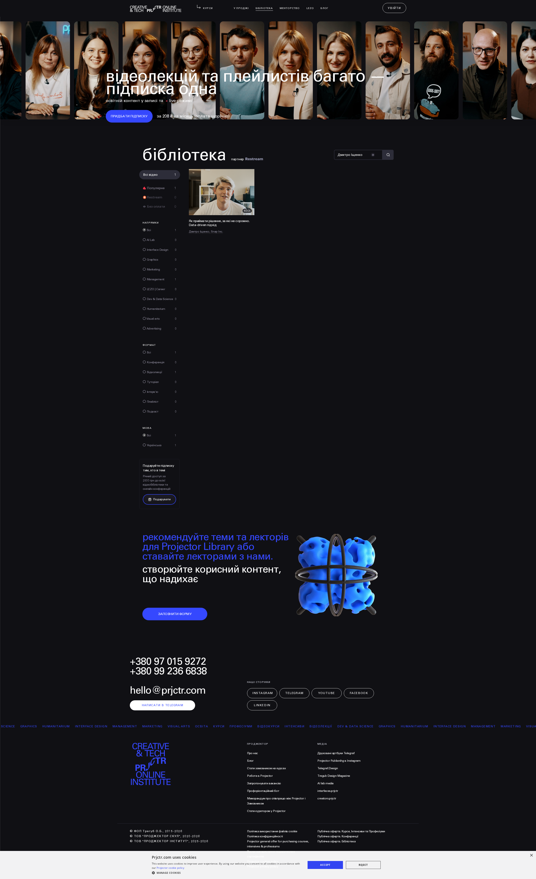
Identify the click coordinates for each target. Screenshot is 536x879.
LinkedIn (262, 705)
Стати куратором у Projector (266, 811)
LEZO (312, 5)
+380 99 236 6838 (168, 671)
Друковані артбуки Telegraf (335, 753)
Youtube (326, 693)
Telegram (294, 693)
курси (176, 726)
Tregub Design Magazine (333, 776)
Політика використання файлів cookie (272, 831)
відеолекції (278, 726)
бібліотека (266, 5)
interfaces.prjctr (327, 791)
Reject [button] (363, 865)
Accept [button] (325, 865)
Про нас (252, 753)
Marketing (109, 726)
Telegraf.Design (327, 768)
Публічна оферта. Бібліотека (336, 841)
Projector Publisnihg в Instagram (339, 761)
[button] (227, 873)
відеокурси (226, 726)
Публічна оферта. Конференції (337, 836)
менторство (291, 5)
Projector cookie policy (170, 868)
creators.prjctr (326, 798)
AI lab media (325, 783)
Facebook (359, 693)
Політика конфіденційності (265, 836)
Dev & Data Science (313, 726)
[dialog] (268, 865)
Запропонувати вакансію (264, 783)
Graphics (344, 726)
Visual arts (136, 726)
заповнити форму (175, 614)
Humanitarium (371, 726)
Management (82, 726)
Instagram (262, 693)
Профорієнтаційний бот (263, 791)
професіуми (198, 726)
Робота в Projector (260, 776)
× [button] (531, 855)
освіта (158, 726)
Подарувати (162, 499)
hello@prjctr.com (168, 690)
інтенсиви (252, 726)
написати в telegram (162, 705)
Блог (326, 5)
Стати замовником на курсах (266, 768)
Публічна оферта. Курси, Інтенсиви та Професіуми (351, 831)
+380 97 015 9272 (168, 661)
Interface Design (48, 726)
